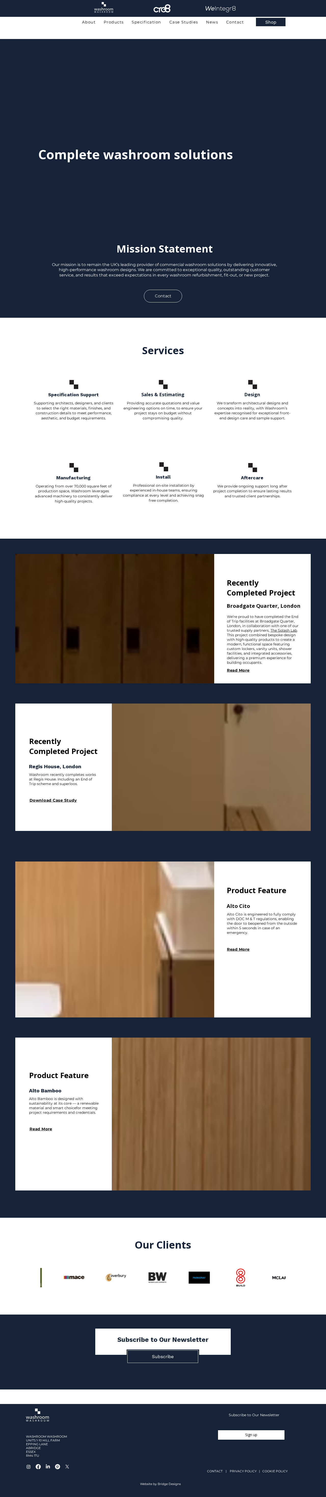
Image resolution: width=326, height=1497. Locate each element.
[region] (103, 16)
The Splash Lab (283, 630)
